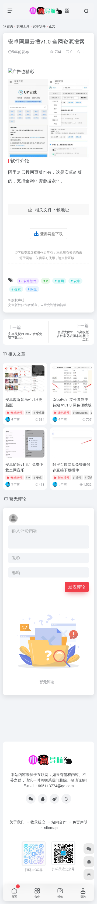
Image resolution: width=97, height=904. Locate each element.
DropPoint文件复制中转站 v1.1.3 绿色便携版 (72, 402)
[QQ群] (66, 799)
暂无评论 (17, 499)
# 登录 (89, 477)
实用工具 (22, 26)
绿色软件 (64, 412)
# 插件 (77, 477)
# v (45, 280)
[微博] (54, 799)
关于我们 (17, 822)
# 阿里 (32, 289)
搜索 (51, 180)
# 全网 (59, 280)
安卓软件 (39, 26)
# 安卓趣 (39, 412)
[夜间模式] (89, 874)
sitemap (51, 827)
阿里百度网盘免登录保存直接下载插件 (71, 467)
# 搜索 (16, 289)
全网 (29, 180)
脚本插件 (64, 477)
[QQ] (42, 799)
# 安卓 (75, 280)
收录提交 (38, 822)
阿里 (12, 172)
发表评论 (76, 587)
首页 (10, 26)
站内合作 (59, 822)
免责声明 (80, 822)
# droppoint (80, 412)
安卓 (68, 172)
